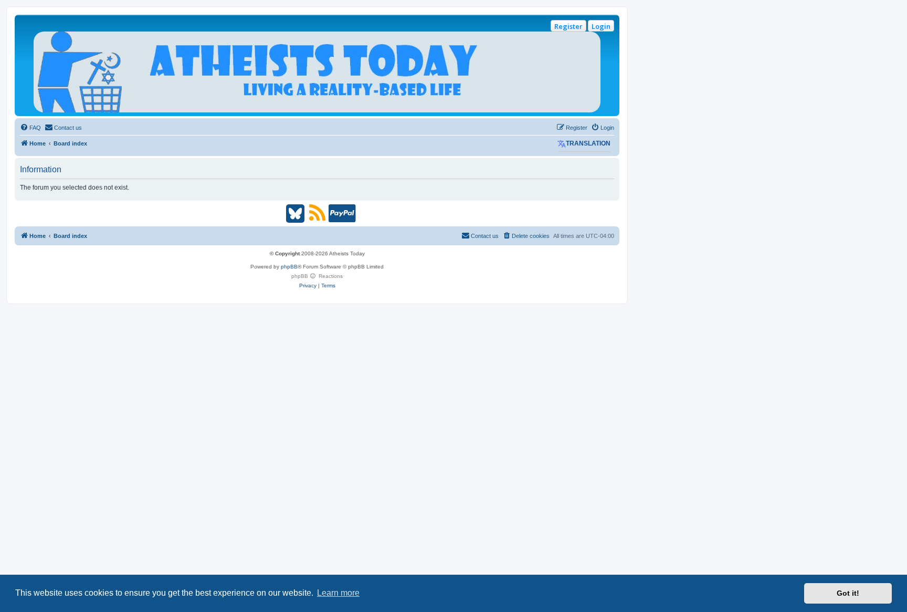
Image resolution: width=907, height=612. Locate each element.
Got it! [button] (848, 593)
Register (568, 26)
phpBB (289, 266)
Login (601, 26)
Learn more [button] (338, 592)
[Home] (317, 72)
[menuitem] (30, 127)
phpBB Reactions (317, 276)
